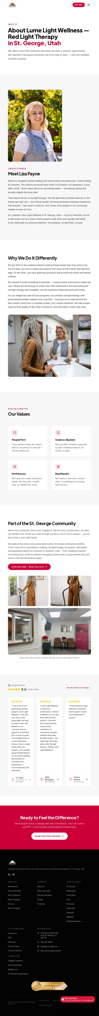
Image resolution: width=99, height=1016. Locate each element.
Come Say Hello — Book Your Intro (27, 567)
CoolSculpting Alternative (18, 974)
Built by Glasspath (45, 1005)
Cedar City (71, 908)
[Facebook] (9, 874)
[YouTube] (13, 874)
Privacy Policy (13, 946)
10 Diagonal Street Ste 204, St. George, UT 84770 (49, 935)
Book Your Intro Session (47, 836)
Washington (71, 891)
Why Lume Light (43, 891)
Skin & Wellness (14, 895)
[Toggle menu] (88, 4)
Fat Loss (11, 904)
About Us (41, 886)
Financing (41, 904)
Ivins (68, 899)
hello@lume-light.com (49, 946)
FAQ (9, 938)
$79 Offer (78, 5)
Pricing (40, 899)
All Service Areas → (75, 921)
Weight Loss (13, 969)
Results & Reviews (44, 895)
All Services (13, 886)
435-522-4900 (46, 942)
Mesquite (70, 912)
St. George (71, 886)
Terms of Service (15, 951)
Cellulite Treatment (15, 961)
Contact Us (12, 933)
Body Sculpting (14, 899)
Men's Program (14, 908)
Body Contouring (14, 965)
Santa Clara (71, 895)
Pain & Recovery (14, 891)
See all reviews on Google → (79, 688)
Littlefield (70, 917)
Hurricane (70, 904)
